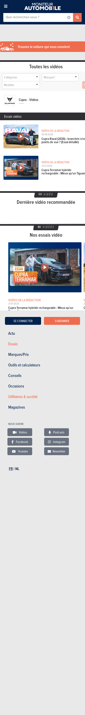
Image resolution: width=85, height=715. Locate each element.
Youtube (22, 451)
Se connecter (23, 321)
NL (17, 468)
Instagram (58, 441)
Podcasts (58, 432)
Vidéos (22, 432)
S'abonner (62, 321)
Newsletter (59, 451)
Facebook (21, 441)
